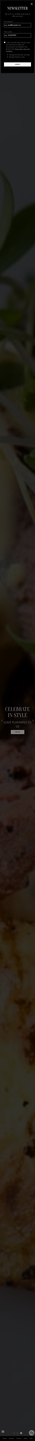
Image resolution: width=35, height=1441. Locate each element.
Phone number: (8, 32)
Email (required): (8, 22)
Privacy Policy (19, 49)
